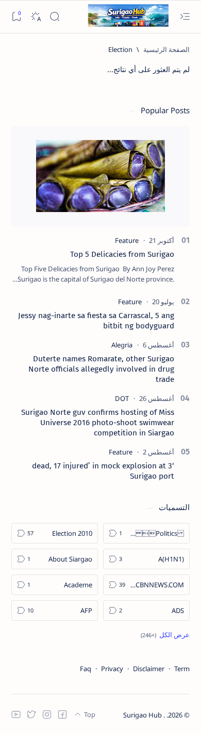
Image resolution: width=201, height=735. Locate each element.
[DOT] (122, 398)
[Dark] (35, 17)
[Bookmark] (16, 17)
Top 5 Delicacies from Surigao (122, 254)
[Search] (54, 17)
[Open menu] (185, 17)
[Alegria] (121, 345)
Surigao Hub (143, 715)
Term (182, 668)
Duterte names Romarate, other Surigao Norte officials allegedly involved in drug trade (101, 369)
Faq (85, 668)
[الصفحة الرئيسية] (166, 49)
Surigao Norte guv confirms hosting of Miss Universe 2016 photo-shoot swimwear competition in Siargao (97, 422)
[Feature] (127, 240)
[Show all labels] (165, 634)
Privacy (112, 668)
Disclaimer (148, 668)
